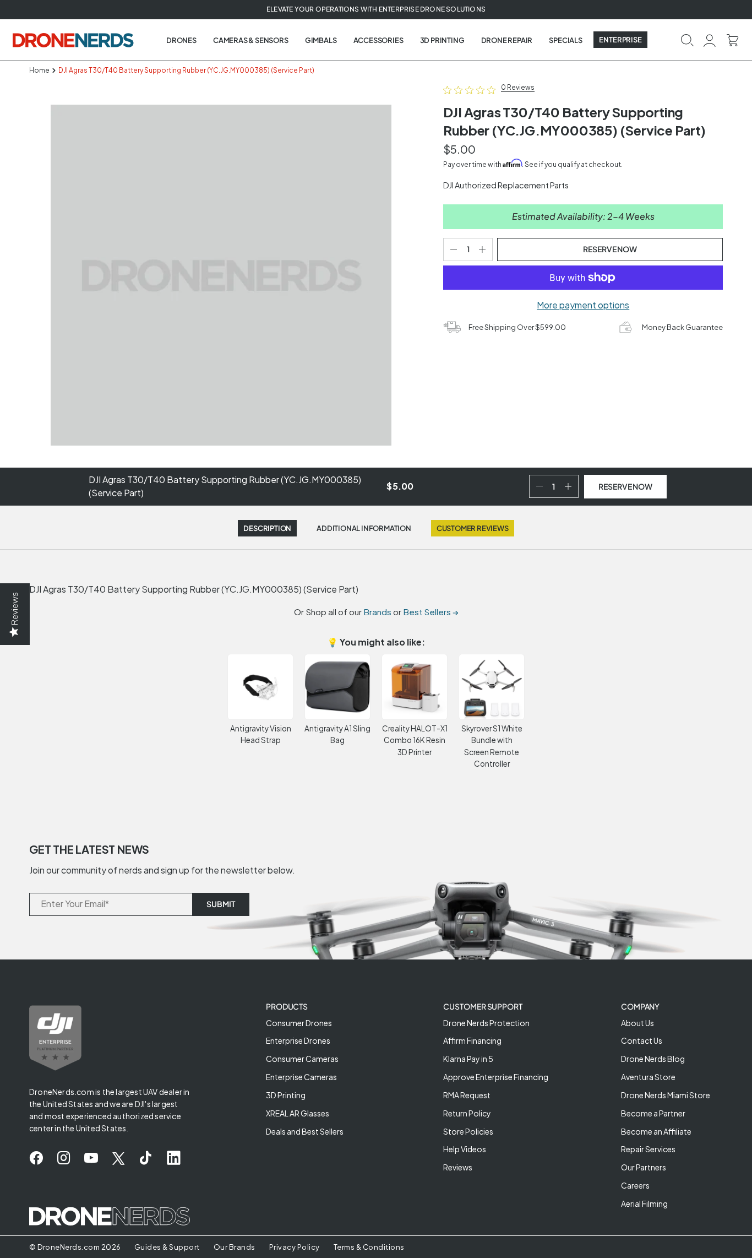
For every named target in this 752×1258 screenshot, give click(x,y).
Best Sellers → (431, 611)
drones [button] (181, 40)
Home (39, 70)
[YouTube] (91, 1158)
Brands (377, 611)
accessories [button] (378, 40)
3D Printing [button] (442, 40)
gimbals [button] (321, 40)
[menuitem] (181, 40)
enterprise (620, 39)
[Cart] (732, 39)
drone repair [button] (507, 40)
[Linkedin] (174, 1158)
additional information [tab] (364, 528)
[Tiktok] (145, 1158)
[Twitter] (118, 1158)
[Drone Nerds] (74, 39)
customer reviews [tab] (473, 528)
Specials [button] (565, 40)
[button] (687, 39)
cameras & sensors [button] (250, 40)
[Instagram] (63, 1158)
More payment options (583, 305)
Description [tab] (267, 528)
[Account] (710, 39)
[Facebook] (36, 1158)
